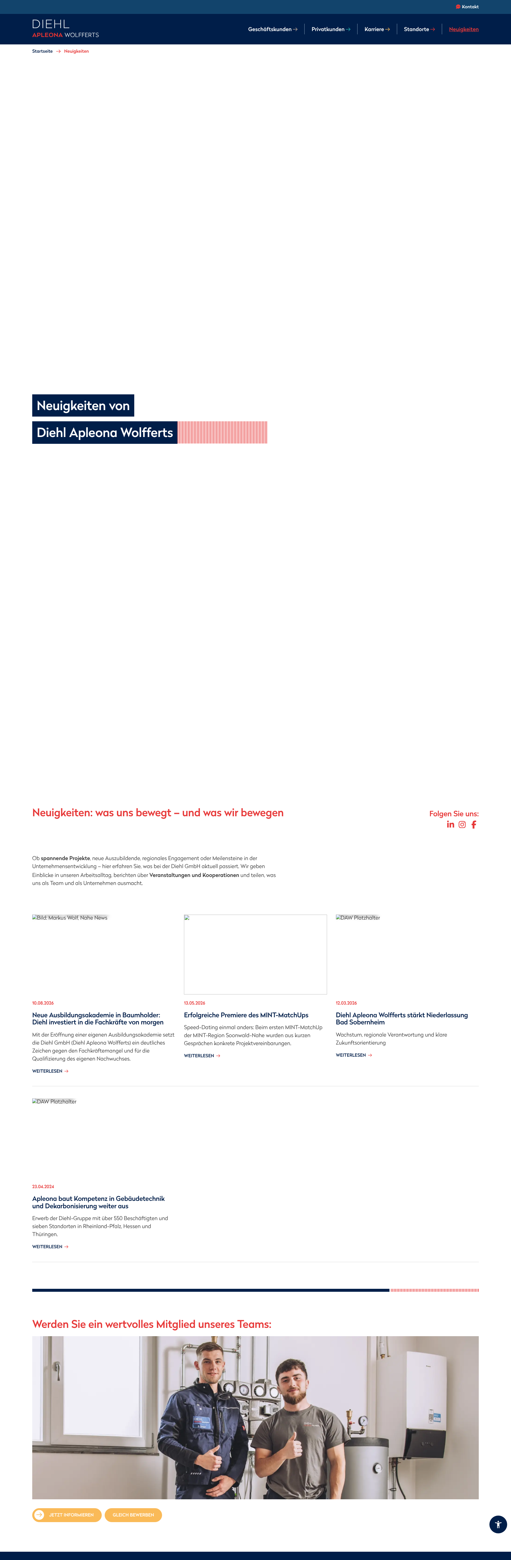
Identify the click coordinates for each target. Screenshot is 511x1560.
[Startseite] (65, 29)
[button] (498, 1524)
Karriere (374, 29)
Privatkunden (328, 29)
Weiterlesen (50, 1071)
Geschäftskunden (270, 29)
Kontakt (470, 7)
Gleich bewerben (133, 1515)
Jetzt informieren (71, 1515)
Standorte (416, 29)
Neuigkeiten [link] (464, 29)
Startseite (42, 51)
